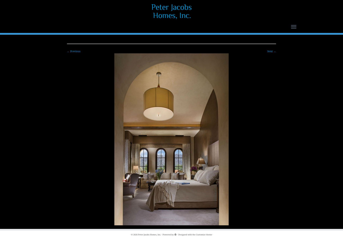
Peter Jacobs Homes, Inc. (149, 234)
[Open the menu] (293, 27)
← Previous (73, 51)
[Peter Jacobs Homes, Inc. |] (171, 12)
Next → (271, 51)
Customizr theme (204, 234)
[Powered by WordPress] (175, 234)
